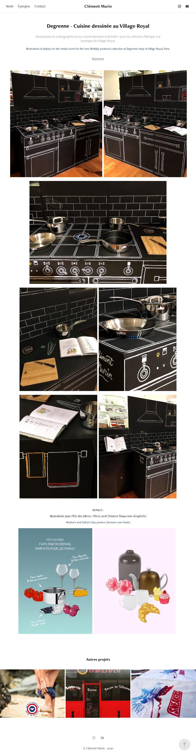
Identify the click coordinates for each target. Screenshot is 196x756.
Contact (40, 6)
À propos (24, 6)
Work (9, 6)
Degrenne (98, 59)
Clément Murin (98, 6)
